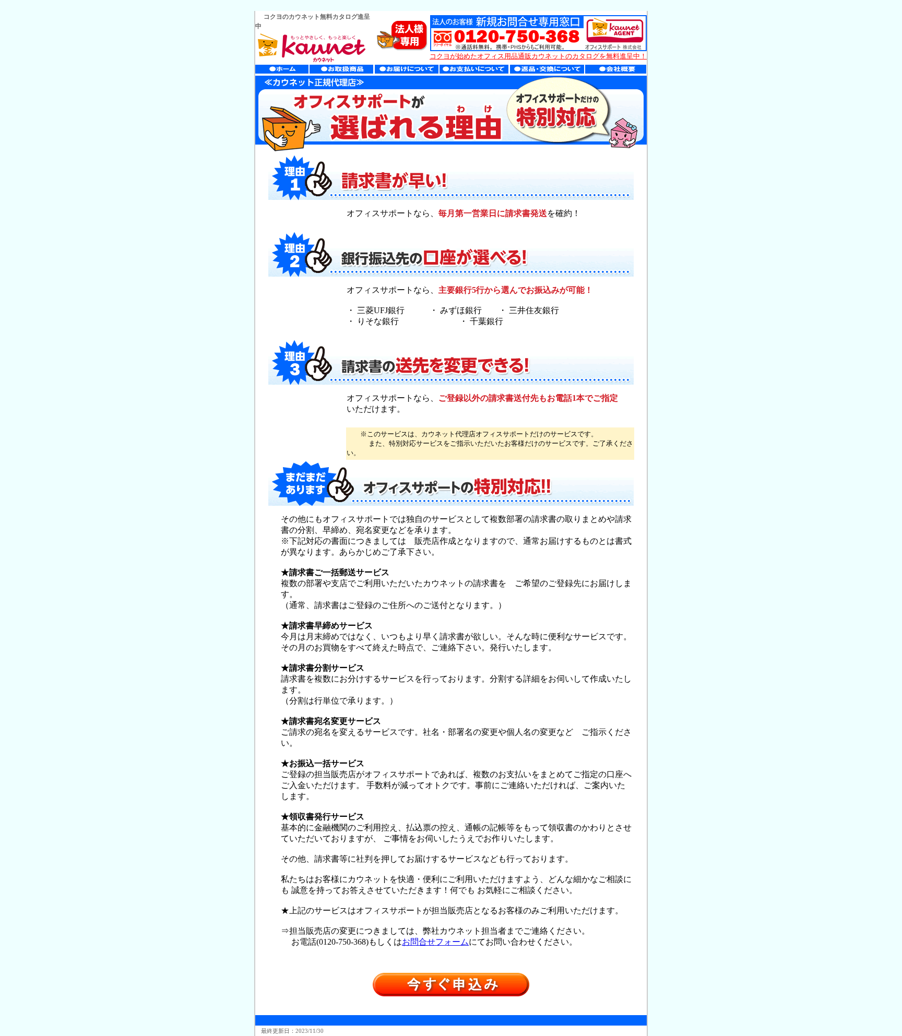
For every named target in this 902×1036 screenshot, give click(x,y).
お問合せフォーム (435, 941)
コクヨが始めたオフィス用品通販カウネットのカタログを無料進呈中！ (538, 56)
